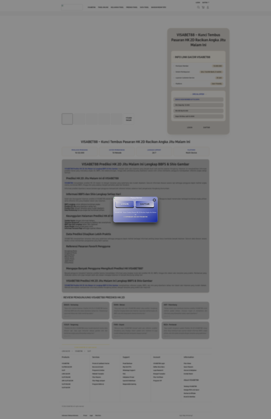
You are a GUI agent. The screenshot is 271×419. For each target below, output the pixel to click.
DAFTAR (145, 204)
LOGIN (125, 204)
